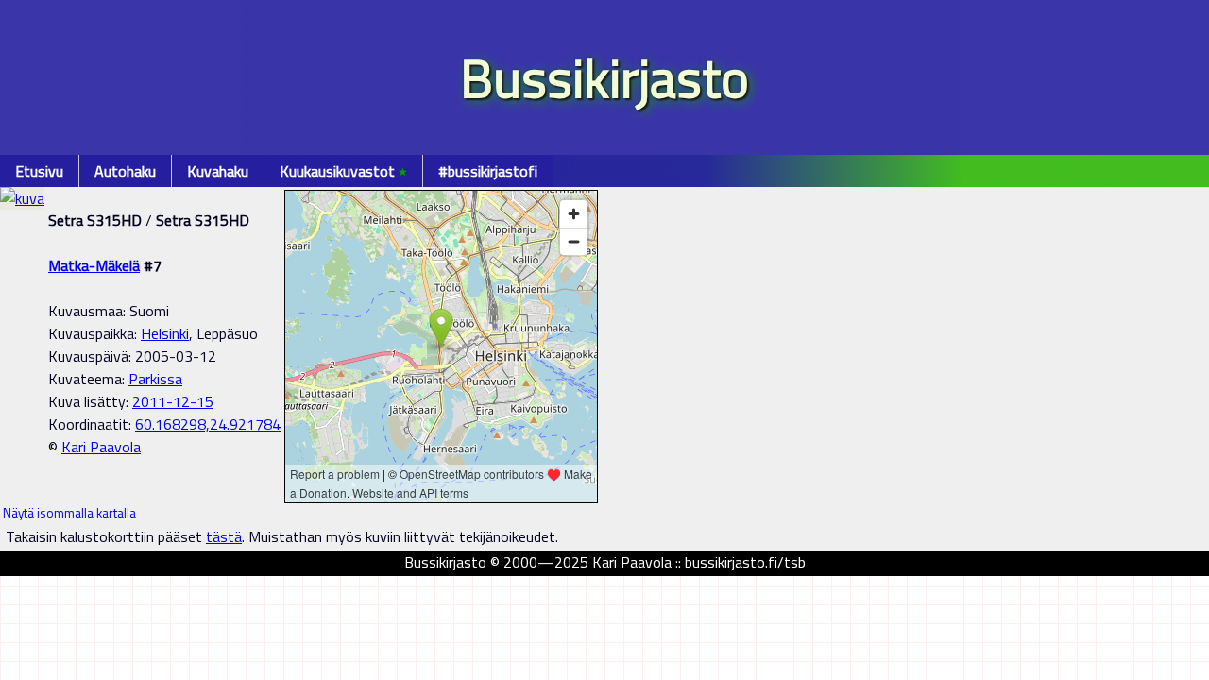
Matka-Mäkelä (94, 265)
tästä (224, 536)
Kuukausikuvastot (343, 171)
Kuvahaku (217, 171)
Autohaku (125, 171)
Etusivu (39, 171)
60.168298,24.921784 (208, 424)
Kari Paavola (101, 446)
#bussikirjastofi (487, 171)
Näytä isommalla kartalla (69, 512)
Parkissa (155, 378)
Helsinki (165, 333)
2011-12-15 (172, 401)
